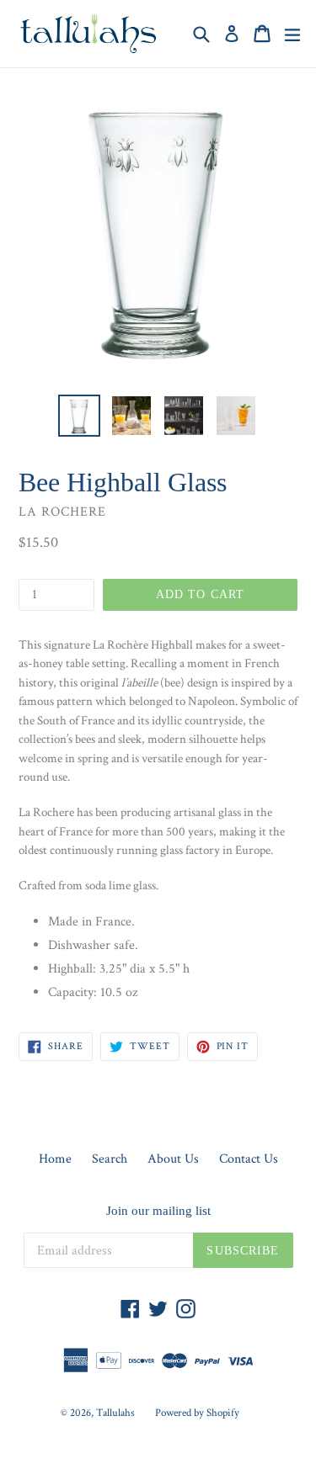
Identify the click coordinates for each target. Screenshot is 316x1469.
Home (55, 1159)
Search (109, 1159)
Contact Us (248, 1159)
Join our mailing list (158, 1210)
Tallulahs (115, 1413)
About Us (173, 1159)
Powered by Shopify (197, 1413)
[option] (79, 415)
